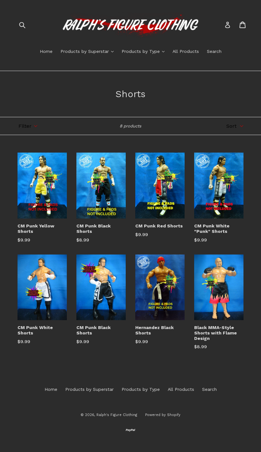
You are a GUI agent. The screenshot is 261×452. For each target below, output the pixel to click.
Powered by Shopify (162, 415)
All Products (186, 51)
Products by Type (145, 51)
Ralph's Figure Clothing (116, 415)
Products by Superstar (88, 51)
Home (46, 51)
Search (214, 51)
